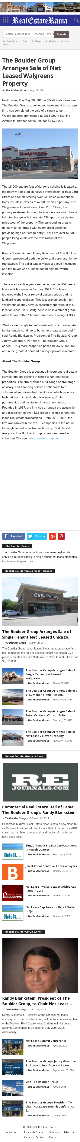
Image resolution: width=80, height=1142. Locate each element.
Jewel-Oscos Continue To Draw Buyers (51, 866)
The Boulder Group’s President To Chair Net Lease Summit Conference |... (50, 1106)
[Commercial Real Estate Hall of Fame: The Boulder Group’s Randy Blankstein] (40, 782)
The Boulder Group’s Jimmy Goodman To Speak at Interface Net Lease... (51, 1063)
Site (25, 41)
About (27, 1137)
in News (36, 41)
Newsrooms (12, 1132)
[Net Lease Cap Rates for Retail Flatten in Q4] (12, 913)
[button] (73, 20)
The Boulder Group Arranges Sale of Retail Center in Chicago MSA (50, 713)
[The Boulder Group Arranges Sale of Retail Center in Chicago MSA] (12, 717)
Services (54, 1132)
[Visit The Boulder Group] (12, 1088)
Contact (40, 1137)
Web (5, 44)
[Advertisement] (40, 486)
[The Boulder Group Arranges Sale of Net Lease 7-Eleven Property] (12, 738)
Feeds (52, 1137)
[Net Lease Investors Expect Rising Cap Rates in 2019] (12, 893)
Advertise (69, 1132)
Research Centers (34, 1132)
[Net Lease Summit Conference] (12, 1047)
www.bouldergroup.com (44, 438)
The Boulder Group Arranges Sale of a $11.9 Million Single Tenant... (51, 693)
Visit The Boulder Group (42, 1082)
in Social (65, 41)
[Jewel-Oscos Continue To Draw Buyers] (12, 872)
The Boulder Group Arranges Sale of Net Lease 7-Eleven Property (50, 734)
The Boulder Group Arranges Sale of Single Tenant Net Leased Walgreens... (50, 674)
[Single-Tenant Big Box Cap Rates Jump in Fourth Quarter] (12, 851)
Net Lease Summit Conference (46, 1041)
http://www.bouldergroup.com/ (17, 561)
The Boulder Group (16, 90)
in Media (51, 41)
